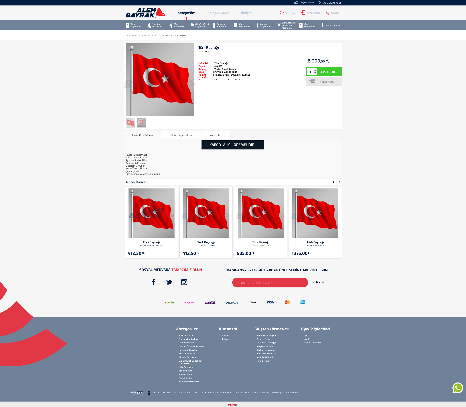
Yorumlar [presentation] (216, 135)
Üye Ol (307, 339)
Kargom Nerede (306, 2)
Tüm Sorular (263, 360)
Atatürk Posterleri (188, 339)
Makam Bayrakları (188, 357)
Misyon (225, 335)
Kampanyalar (218, 13)
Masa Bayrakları (187, 353)
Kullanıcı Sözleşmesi (267, 335)
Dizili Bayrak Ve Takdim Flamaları (190, 362)
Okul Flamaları (186, 342)
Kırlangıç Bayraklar (188, 349)
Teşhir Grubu (185, 374)
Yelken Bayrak (186, 370)
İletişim (246, 13)
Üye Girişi (313, 12)
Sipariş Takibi (263, 339)
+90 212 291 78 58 (331, 2)
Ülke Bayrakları (186, 367)
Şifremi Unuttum (312, 342)
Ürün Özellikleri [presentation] (142, 135)
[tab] (142, 135)
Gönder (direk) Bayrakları (192, 346)
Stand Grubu (185, 378)
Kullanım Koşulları (266, 353)
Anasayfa (131, 35)
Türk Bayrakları (149, 35)
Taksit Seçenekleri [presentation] (181, 135)
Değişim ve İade (265, 346)
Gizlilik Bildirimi (265, 357)
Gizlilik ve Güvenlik (266, 349)
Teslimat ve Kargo (266, 342)
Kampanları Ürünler (189, 381)
